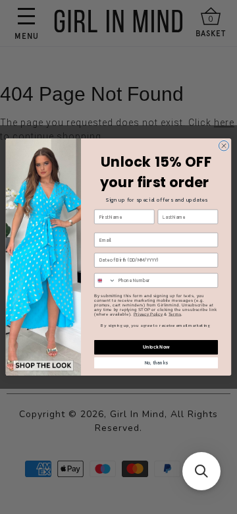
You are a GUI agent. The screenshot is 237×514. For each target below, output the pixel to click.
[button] (201, 471)
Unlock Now (156, 347)
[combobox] (105, 280)
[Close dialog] (223, 146)
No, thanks (156, 362)
